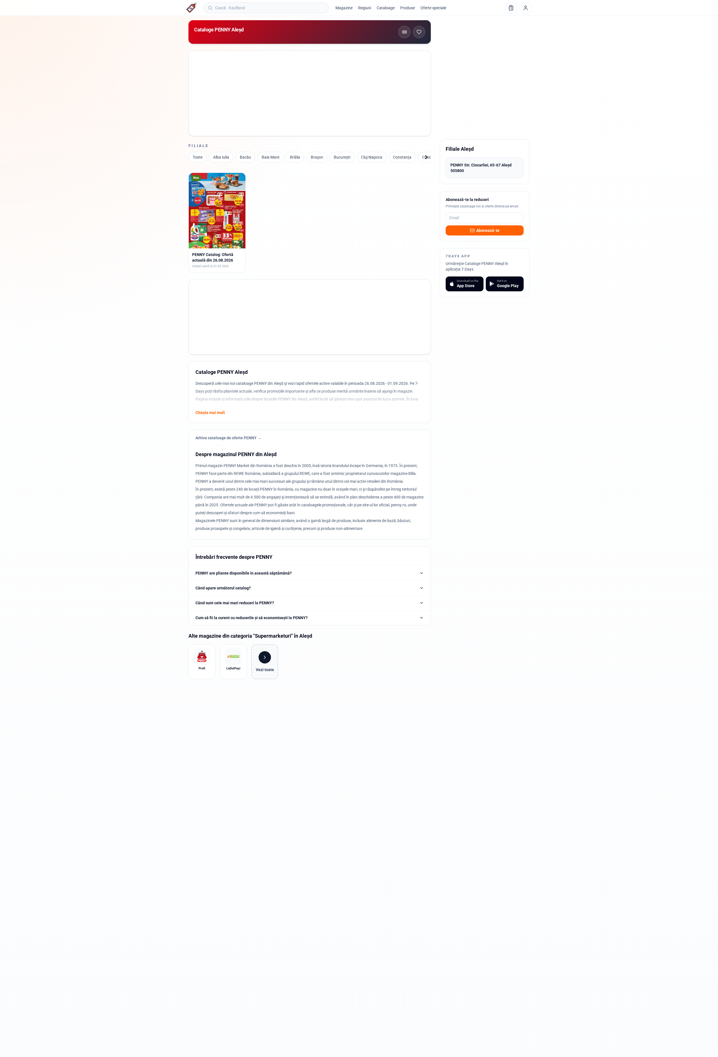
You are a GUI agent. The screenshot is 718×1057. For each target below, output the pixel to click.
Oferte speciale (433, 8)
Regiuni (364, 8)
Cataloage (386, 8)
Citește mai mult (210, 412)
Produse (407, 8)
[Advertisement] (309, 87)
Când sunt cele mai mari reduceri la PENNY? (234, 603)
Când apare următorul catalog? (223, 588)
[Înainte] (426, 157)
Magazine (344, 8)
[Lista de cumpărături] (511, 8)
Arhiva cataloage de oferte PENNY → (228, 438)
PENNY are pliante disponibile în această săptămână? (243, 573)
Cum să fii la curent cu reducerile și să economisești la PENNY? (251, 618)
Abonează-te (488, 230)
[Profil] (525, 8)
